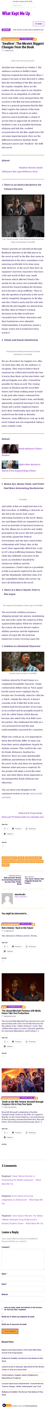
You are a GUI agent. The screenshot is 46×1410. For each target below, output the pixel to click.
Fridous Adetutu (10, 1107)
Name (4, 1274)
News (4, 1007)
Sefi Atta (39, 861)
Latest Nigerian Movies (10, 39)
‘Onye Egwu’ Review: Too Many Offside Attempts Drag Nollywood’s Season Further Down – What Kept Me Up (22, 1219)
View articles (20, 897)
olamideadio (9, 50)
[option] (28, 30)
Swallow (5, 865)
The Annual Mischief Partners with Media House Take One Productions (21, 1012)
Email (4, 1284)
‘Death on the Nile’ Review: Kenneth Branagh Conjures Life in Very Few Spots (22, 1103)
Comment (6, 1247)
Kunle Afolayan (22, 861)
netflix (32, 861)
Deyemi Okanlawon (9, 858)
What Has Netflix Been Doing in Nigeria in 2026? (28, 30)
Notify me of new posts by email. (14, 1324)
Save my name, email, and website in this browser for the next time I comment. (23, 1308)
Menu (39, 24)
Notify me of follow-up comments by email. (18, 1317)
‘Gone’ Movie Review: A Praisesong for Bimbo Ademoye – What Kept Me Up (21, 1180)
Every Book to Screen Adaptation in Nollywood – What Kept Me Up (22, 1200)
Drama (21, 858)
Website (5, 1294)
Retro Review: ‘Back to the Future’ (17, 928)
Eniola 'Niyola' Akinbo (33, 858)
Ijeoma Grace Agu (9, 861)
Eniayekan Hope (10, 1016)
